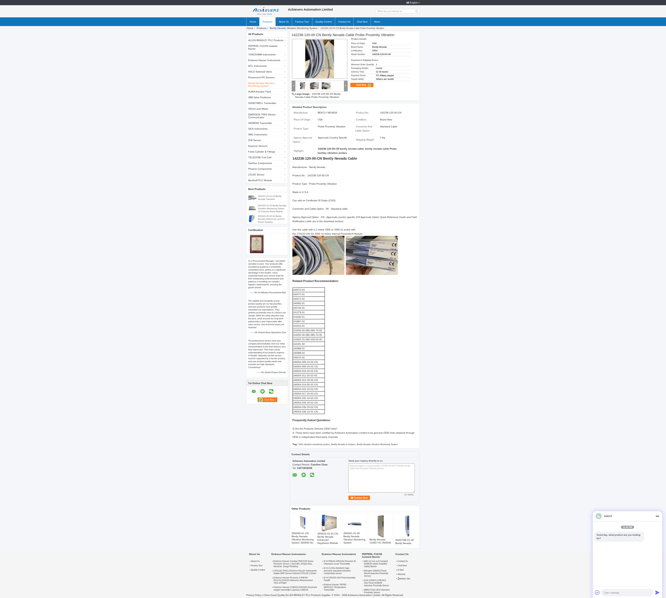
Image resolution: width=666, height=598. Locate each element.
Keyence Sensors (257, 146)
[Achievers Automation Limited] (265, 11)
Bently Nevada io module (343, 444)
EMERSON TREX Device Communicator (262, 116)
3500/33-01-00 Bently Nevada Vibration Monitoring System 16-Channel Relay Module (272, 208)
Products (267, 21)
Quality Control (323, 21)
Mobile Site (405, 579)
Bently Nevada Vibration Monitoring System (293, 28)
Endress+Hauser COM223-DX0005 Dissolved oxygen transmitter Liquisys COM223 (295, 588)
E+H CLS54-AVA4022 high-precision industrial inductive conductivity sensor (337, 571)
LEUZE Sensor (256, 174)
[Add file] (597, 592)
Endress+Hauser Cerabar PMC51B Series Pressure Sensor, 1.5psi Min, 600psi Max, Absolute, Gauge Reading (293, 564)
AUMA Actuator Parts (259, 91)
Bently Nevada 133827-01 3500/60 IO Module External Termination (380, 544)
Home (253, 21)
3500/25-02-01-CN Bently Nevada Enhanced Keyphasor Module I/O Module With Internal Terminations (327, 543)
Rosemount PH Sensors (261, 77)
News (377, 21)
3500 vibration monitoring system (314, 444)
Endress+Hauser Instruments (264, 60)
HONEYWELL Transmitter (262, 103)
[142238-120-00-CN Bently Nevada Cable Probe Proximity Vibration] (320, 59)
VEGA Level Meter (258, 108)
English (414, 2)
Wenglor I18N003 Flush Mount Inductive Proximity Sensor (376, 573)
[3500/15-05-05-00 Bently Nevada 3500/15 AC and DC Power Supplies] (252, 218)
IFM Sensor (254, 140)
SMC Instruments (257, 134)
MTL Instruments (257, 66)
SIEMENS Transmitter (260, 123)
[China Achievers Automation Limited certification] (256, 243)
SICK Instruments (257, 128)
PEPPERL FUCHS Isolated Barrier (262, 47)
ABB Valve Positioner (259, 97)
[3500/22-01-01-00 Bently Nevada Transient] (252, 197)
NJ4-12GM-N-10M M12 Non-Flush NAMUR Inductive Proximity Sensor (376, 583)
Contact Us (344, 21)
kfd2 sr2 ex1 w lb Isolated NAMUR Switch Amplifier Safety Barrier (376, 564)
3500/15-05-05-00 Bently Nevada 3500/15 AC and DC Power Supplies (271, 219)
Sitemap (401, 574)
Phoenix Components (260, 168)
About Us (284, 21)
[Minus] (657, 516)
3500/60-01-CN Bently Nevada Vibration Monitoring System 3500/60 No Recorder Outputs (303, 539)
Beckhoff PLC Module (260, 180)
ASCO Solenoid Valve (260, 71)
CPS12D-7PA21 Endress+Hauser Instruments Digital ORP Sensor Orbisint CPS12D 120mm (295, 572)
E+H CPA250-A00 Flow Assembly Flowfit (339, 579)
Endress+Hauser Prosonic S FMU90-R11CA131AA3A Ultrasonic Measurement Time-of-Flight (293, 580)
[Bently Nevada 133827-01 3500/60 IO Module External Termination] (381, 526)
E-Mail (401, 570)
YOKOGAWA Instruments (262, 54)
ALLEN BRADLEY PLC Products (265, 40)
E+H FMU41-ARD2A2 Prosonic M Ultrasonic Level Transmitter (340, 562)
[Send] (657, 592)
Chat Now (362, 21)
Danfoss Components (260, 163)
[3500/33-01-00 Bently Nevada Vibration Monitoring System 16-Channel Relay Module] (252, 208)
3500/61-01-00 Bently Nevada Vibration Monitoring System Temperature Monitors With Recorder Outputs (354, 542)
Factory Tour (302, 21)
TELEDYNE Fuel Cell (259, 157)
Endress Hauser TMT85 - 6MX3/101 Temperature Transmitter (335, 587)
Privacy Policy (253, 595)
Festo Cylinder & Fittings (261, 151)
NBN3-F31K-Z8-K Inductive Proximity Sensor (377, 591)
